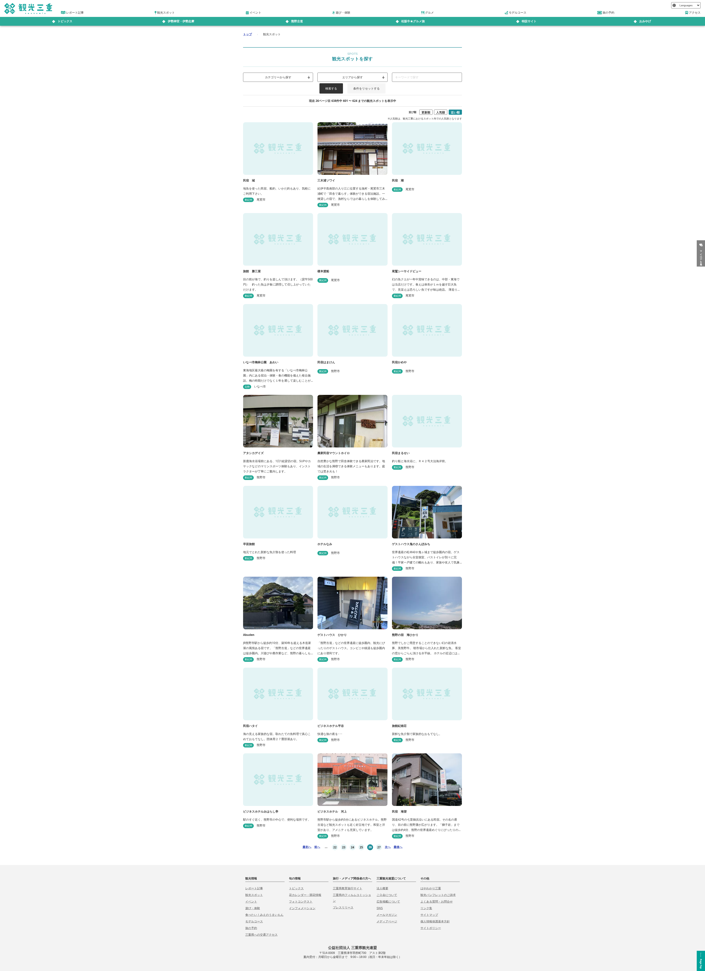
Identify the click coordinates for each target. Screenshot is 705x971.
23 (343, 847)
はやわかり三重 (430, 888)
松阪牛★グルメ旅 (413, 21)
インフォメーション (302, 908)
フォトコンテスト (300, 901)
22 (335, 847)
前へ (317, 847)
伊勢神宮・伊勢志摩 (181, 21)
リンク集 (426, 908)
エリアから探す (352, 77)
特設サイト (529, 21)
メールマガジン (387, 914)
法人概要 (382, 888)
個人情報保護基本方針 (435, 921)
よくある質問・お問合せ (436, 901)
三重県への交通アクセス (261, 934)
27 (379, 847)
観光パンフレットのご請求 (438, 895)
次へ (388, 847)
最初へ (307, 847)
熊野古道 (297, 21)
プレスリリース (343, 907)
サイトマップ (429, 914)
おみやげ (645, 21)
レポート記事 (254, 888)
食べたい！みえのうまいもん (264, 914)
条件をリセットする (366, 88)
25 (361, 847)
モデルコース (254, 921)
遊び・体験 (252, 908)
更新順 (426, 112)
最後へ (398, 847)
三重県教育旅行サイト (347, 888)
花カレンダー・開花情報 (305, 895)
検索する (331, 88)
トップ (247, 34)
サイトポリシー (430, 928)
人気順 (440, 112)
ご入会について (387, 895)
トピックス (65, 21)
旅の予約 (251, 928)
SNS (380, 908)
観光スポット (254, 895)
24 (352, 847)
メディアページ (387, 921)
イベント (251, 901)
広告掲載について (388, 901)
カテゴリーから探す (278, 77)
